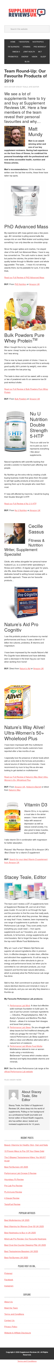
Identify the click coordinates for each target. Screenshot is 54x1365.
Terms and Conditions (14, 1314)
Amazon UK (34, 284)
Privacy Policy (10, 1326)
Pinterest (8, 1273)
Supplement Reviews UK (27, 12)
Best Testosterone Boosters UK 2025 (21, 1251)
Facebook (8, 1279)
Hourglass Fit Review (14, 1179)
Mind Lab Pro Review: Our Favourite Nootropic (25, 1238)
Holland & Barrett (33, 786)
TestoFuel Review (12, 1204)
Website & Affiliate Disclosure (17, 1332)
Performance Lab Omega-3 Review (20, 1173)
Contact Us (9, 1320)
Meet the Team (11, 1307)
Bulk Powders (21, 398)
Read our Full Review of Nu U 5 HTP (20, 503)
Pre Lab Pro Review (13, 1185)
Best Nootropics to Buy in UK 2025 (20, 1232)
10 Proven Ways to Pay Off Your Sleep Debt (24, 1151)
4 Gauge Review (11, 1198)
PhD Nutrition (20, 284)
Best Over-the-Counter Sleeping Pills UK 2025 (25, 1245)
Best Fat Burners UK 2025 (16, 1166)
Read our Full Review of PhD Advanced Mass (24, 277)
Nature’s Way (14, 790)
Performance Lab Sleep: (20, 1027)
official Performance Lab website (18, 1071)
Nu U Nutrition (21, 510)
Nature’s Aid (25, 668)
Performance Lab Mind (20, 1005)
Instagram (8, 1285)
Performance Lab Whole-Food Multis (26, 1046)
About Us (8, 1301)
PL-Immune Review (13, 1191)
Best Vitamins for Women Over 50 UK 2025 (24, 1226)
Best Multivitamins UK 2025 (16, 1220)
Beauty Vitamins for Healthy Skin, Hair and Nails (26, 1144)
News (18, 1079)
